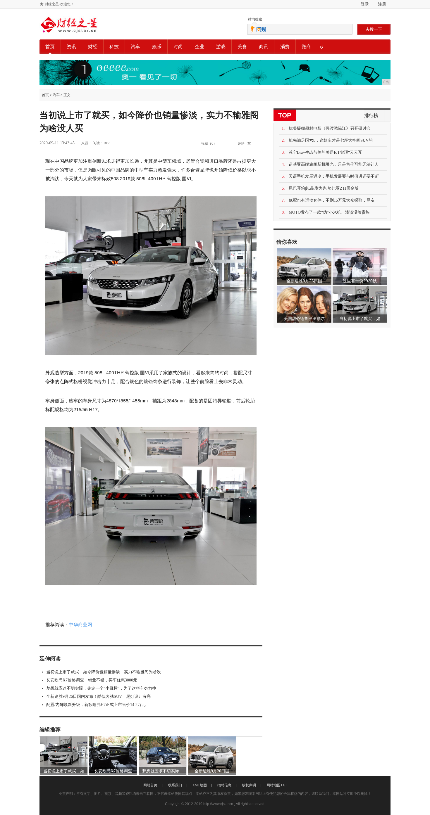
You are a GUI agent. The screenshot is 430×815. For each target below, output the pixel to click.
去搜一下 (374, 29)
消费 (285, 46)
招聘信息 (224, 785)
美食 (242, 46)
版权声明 (249, 785)
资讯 (71, 46)
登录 (365, 4)
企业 (199, 46)
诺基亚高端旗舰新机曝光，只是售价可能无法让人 (334, 164)
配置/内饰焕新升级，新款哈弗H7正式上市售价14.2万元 (96, 704)
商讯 (263, 46)
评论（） (245, 143)
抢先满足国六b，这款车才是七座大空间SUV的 (331, 140)
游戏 (221, 46)
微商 (306, 46)
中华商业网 (80, 624)
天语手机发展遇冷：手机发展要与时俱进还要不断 (334, 176)
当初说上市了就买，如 (63, 771)
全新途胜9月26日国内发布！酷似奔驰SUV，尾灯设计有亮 (98, 696)
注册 (382, 4)
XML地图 (199, 785)
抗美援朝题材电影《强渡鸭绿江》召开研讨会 (330, 128)
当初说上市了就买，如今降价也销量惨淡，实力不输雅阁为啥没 (103, 672)
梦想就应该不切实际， (162, 771)
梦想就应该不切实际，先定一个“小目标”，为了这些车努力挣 (101, 688)
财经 (92, 46)
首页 (50, 46)
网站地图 (273, 785)
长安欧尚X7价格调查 (113, 771)
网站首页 (150, 785)
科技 (114, 46)
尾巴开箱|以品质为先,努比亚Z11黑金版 (324, 188)
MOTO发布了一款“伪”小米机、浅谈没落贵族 (329, 212)
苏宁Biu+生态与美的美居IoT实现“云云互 (325, 152)
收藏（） (209, 143)
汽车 (135, 46)
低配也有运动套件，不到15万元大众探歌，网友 (332, 200)
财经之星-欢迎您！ (59, 4)
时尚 (178, 46)
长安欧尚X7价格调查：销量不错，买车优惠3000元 (91, 680)
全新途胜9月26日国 (212, 771)
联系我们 (175, 785)
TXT (284, 785)
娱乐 (156, 46)
